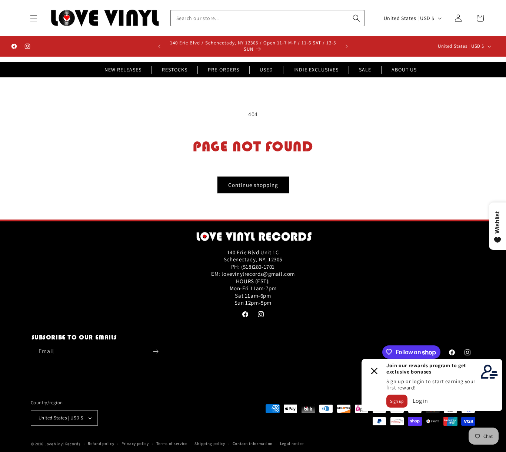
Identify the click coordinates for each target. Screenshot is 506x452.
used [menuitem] (266, 69)
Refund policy (101, 443)
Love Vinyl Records (62, 443)
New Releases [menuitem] (123, 69)
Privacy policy (135, 443)
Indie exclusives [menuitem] (316, 69)
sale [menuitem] (365, 69)
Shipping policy (209, 443)
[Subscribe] (155, 351)
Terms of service (171, 443)
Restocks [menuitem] (174, 69)
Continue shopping (253, 184)
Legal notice (292, 443)
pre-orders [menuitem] (223, 69)
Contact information (253, 443)
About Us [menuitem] (404, 69)
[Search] (356, 18)
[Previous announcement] (159, 46)
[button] (34, 18)
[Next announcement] (347, 46)
